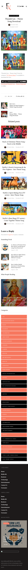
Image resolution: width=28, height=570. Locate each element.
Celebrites (6, 332)
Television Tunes (14, 15)
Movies (5, 377)
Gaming (5, 349)
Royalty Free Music (9, 406)
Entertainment (7, 341)
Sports (5, 414)
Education (6, 337)
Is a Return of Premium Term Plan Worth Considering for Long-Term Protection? (18, 246)
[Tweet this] (18, 96)
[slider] (24, 81)
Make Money (6, 369)
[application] (14, 81)
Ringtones (6, 282)
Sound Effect (7, 410)
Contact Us (4, 485)
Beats (4, 324)
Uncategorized (7, 446)
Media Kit (4, 474)
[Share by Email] (23, 96)
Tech (4, 418)
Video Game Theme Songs (10, 455)
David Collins (15, 24)
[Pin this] (22, 96)
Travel (5, 434)
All (4, 316)
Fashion (5, 345)
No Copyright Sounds (9, 385)
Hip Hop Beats (7, 357)
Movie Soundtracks (9, 373)
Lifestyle (6, 365)
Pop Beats (6, 390)
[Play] (3, 81)
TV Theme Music (11, 75)
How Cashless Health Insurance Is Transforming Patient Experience (18, 266)
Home (3, 471)
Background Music (8, 320)
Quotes (5, 394)
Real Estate (6, 398)
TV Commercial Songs (9, 438)
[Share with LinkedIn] (20, 96)
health (5, 353)
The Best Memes (7, 430)
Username (6, 451)
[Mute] (21, 81)
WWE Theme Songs (8, 459)
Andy (6, 544)
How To (5, 361)
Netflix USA (7, 205)
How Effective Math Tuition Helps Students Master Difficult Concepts (18, 256)
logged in (10, 234)
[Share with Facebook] (16, 96)
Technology (6, 422)
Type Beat (6, 442)
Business (5, 328)
